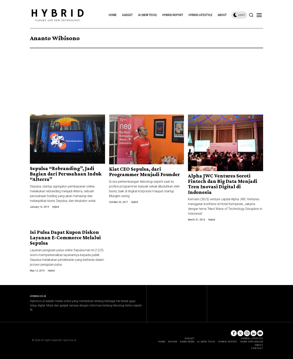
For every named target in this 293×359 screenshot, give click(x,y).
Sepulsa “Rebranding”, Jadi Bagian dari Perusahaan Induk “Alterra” (66, 174)
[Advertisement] (146, 78)
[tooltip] (234, 333)
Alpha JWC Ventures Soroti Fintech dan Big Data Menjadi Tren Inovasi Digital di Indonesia (222, 184)
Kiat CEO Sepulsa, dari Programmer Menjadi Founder (144, 171)
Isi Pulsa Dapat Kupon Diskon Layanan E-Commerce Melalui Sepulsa (65, 237)
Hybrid (55, 206)
